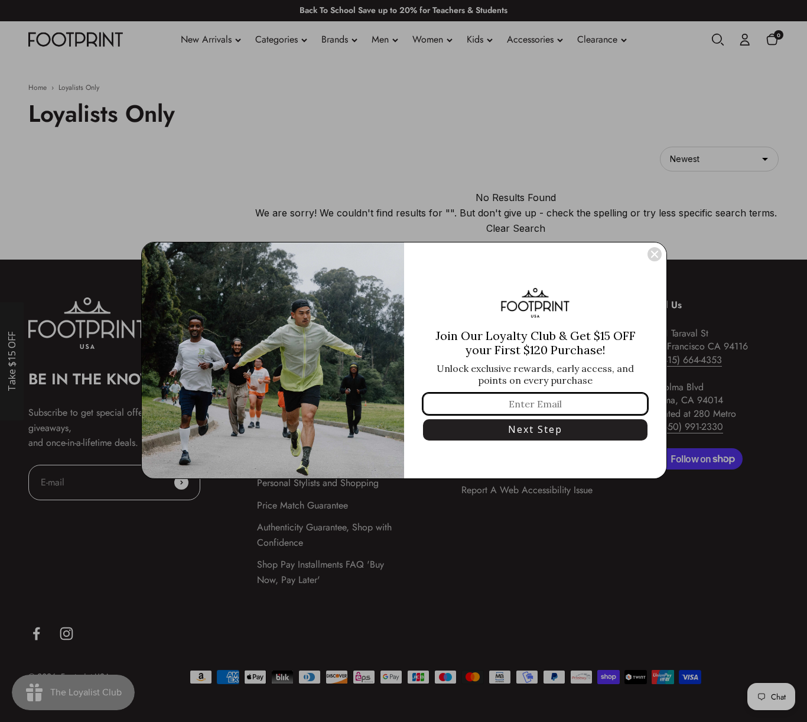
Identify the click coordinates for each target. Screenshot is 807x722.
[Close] (654, 254)
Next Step (535, 429)
